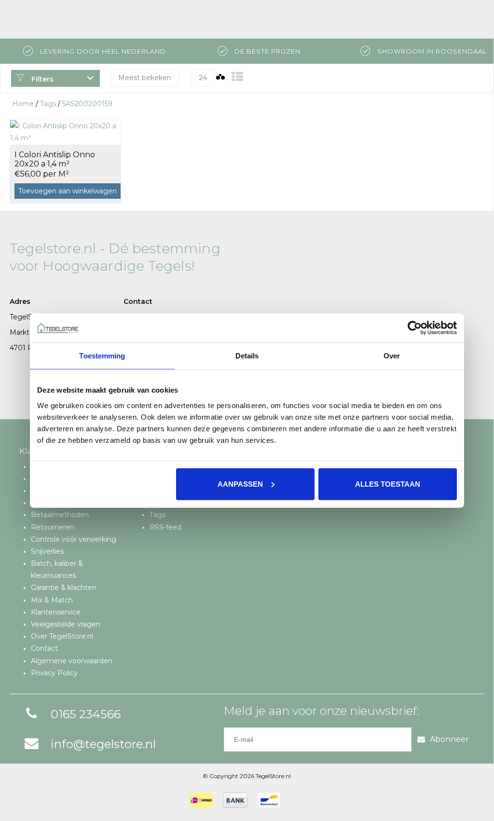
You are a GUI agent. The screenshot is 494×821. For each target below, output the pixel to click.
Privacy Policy (54, 673)
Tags (48, 103)
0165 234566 (86, 714)
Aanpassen (240, 483)
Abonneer (449, 739)
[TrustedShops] (295, 800)
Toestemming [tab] (102, 356)
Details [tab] (247, 356)
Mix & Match (52, 600)
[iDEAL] (201, 800)
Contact (44, 648)
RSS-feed (165, 527)
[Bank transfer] (235, 800)
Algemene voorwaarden (71, 661)
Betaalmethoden (60, 514)
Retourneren (52, 527)
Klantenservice (56, 612)
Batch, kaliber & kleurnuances (57, 569)
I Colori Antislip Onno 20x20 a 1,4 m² (54, 159)
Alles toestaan (387, 483)
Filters (41, 79)
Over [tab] (392, 356)
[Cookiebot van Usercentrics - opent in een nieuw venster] (414, 328)
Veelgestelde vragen (65, 624)
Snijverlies (47, 551)
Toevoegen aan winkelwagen (67, 191)
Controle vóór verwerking (73, 539)
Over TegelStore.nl (62, 636)
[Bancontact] (269, 800)
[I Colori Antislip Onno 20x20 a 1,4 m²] (65, 132)
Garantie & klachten (63, 587)
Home (23, 103)
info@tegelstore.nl (103, 744)
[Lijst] (237, 77)
